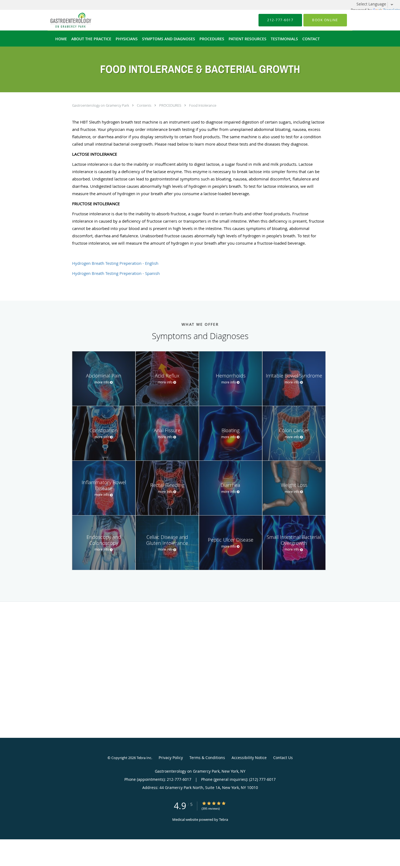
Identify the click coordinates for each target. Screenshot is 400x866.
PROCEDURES (170, 105)
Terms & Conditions (207, 757)
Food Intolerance (202, 105)
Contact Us (283, 757)
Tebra (223, 819)
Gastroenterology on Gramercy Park (101, 105)
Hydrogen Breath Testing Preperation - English (115, 263)
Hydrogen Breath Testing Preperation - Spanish (116, 273)
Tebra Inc (144, 757)
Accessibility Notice (249, 757)
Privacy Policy (171, 757)
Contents (144, 105)
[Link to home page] (63, 20)
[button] (325, 20)
